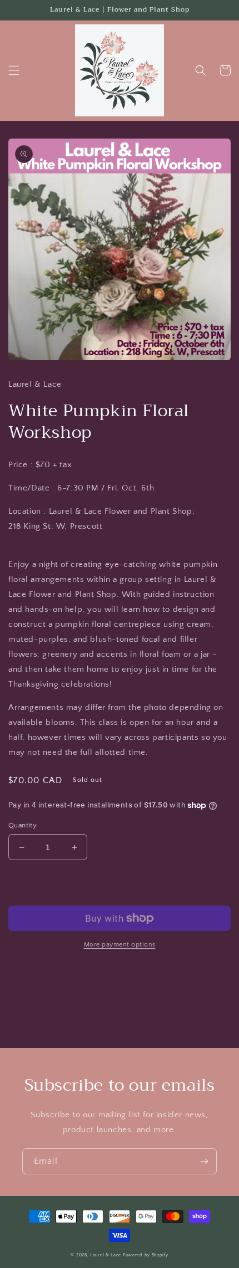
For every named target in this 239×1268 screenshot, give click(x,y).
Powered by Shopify (145, 1254)
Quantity (22, 825)
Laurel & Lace (105, 1254)
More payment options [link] (120, 944)
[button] (14, 70)
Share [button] (31, 970)
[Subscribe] (204, 1161)
